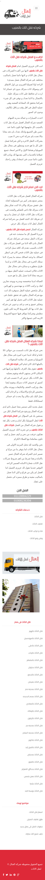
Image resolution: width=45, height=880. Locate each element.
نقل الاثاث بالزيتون (35, 718)
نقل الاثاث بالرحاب (35, 653)
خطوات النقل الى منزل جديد (31, 827)
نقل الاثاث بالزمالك (35, 711)
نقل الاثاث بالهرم (36, 631)
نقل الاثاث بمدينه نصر (34, 689)
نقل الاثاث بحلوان (35, 667)
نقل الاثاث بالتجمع (35, 675)
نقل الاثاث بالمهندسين (33, 638)
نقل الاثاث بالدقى (35, 645)
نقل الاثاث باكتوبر (36, 740)
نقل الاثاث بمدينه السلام (33, 733)
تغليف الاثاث (37, 524)
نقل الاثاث (38, 516)
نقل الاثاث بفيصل (35, 682)
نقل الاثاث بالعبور (36, 762)
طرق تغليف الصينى (35, 819)
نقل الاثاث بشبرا (36, 784)
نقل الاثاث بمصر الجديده (33, 696)
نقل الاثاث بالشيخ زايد (34, 747)
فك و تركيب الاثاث (35, 531)
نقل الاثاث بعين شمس (33, 776)
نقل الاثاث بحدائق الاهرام (32, 769)
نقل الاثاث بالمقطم (35, 660)
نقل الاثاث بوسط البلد (34, 791)
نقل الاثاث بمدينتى (35, 754)
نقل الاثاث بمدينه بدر (34, 725)
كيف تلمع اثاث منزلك (34, 834)
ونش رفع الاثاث (36, 538)
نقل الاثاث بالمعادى (34, 704)
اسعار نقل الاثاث (36, 812)
